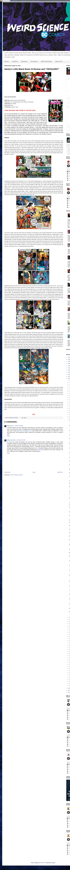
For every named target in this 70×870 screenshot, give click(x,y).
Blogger (53, 862)
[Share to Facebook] (24, 417)
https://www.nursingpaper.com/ (24, 430)
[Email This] (21, 417)
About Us (58, 61)
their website (41, 449)
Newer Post (7, 472)
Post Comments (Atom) (17, 474)
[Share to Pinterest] (25, 417)
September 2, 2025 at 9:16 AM (17, 440)
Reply (8, 435)
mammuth (42, 862)
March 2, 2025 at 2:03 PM (16, 425)
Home (6, 61)
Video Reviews (46, 61)
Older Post (60, 472)
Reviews (24, 61)
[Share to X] (23, 417)
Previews (34, 61)
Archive (15, 61)
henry (8, 425)
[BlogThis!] (22, 417)
